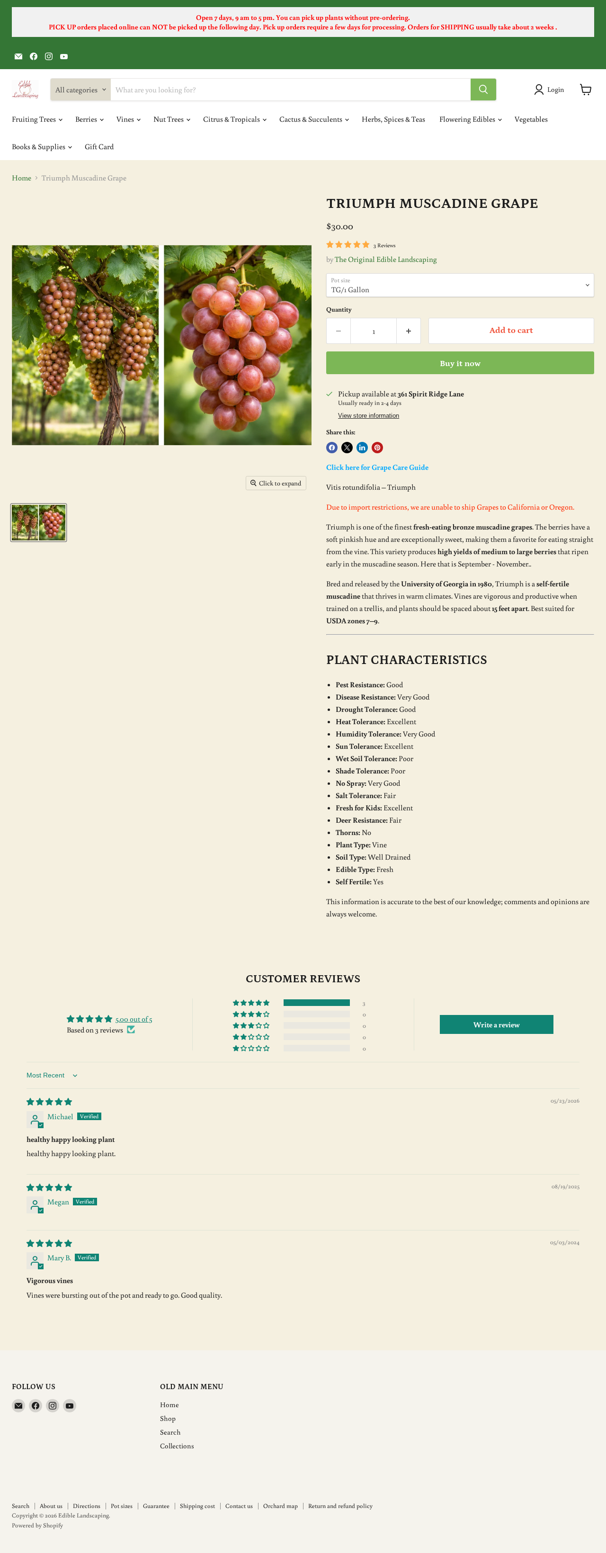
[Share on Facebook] (332, 447)
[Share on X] (347, 447)
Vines (125, 119)
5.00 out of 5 (134, 1018)
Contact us (239, 1506)
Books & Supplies (39, 146)
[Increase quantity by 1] (409, 331)
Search (170, 1431)
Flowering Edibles (468, 119)
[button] (252, 1002)
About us (51, 1506)
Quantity (339, 309)
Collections (177, 1445)
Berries (86, 119)
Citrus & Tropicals (232, 119)
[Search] (483, 89)
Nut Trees (169, 119)
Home (21, 177)
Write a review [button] (496, 1024)
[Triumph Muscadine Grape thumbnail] (38, 522)
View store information (368, 416)
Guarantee (156, 1506)
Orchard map (280, 1506)
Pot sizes (122, 1506)
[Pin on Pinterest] (377, 447)
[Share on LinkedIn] (362, 447)
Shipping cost (197, 1506)
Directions (86, 1506)
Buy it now (460, 363)
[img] (49, 1101)
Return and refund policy (340, 1506)
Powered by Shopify (37, 1525)
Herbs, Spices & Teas (393, 119)
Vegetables (531, 119)
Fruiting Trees (34, 119)
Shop (168, 1418)
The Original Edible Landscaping (386, 259)
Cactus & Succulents (311, 119)
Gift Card (99, 146)
